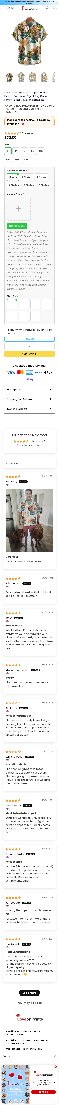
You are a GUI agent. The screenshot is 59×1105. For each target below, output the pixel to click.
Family (8, 99)
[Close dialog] (55, 1066)
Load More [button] (29, 993)
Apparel (37, 92)
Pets (41, 99)
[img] (13, 476)
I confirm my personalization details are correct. (30, 331)
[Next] (52, 41)
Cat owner (19, 96)
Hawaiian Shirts (29, 99)
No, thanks (44, 1096)
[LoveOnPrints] (29, 8)
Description (13, 389)
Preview (29, 338)
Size (7, 144)
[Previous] (6, 41)
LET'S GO (43, 1092)
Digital (30, 96)
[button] (12, 133)
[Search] (47, 8)
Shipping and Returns (19, 399)
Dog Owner (41, 96)
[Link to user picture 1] (29, 520)
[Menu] (1, 8)
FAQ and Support (17, 408)
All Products (25, 92)
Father (16, 99)
